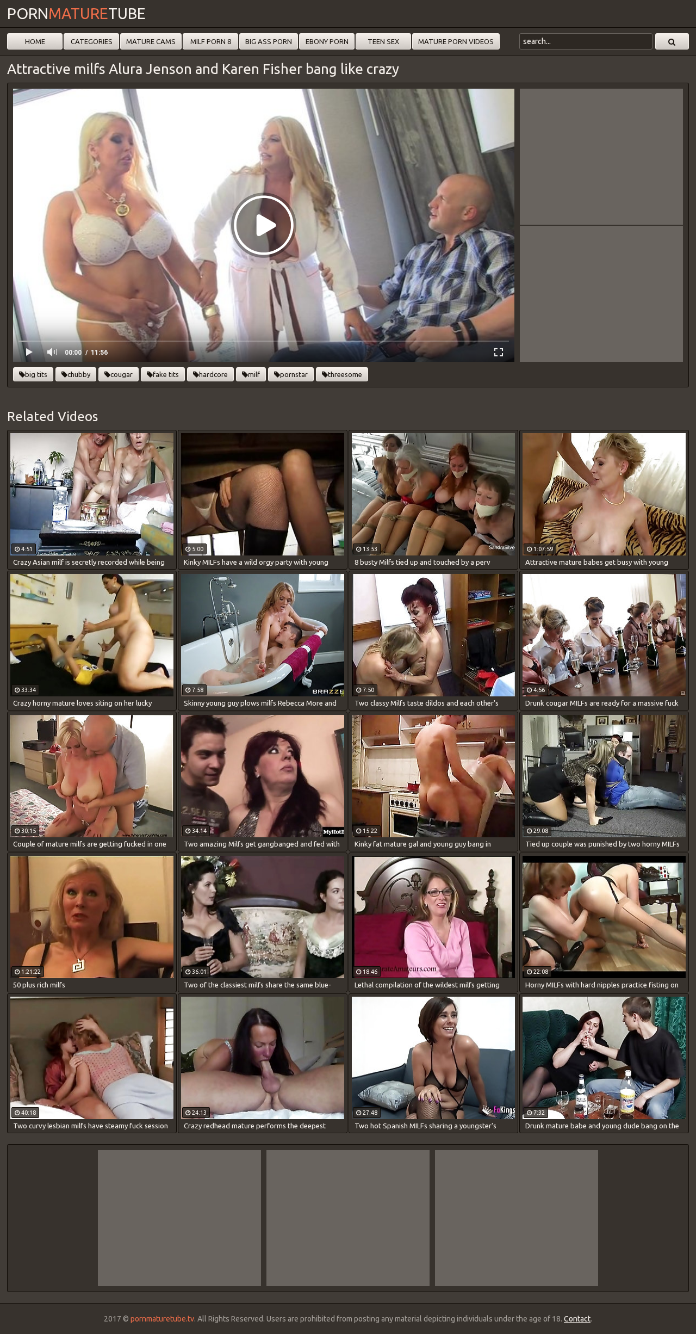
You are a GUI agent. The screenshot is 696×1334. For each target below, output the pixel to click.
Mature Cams (151, 41)
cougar (121, 374)
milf (254, 374)
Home (35, 41)
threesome (345, 374)
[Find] (672, 41)
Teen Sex (383, 41)
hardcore (213, 374)
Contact (577, 1318)
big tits (36, 374)
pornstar (294, 374)
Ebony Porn (327, 41)
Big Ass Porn (268, 41)
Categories (92, 41)
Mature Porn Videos (456, 41)
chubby (78, 374)
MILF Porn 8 (210, 41)
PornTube (76, 13)
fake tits (166, 374)
